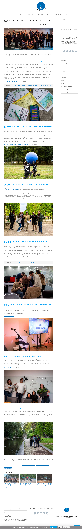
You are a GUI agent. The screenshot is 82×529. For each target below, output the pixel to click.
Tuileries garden (15, 189)
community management (67, 63)
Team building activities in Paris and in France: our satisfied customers (70, 38)
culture (12, 24)
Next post (50, 493)
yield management (66, 97)
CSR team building (8, 367)
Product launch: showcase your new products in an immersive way (69, 30)
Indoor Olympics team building (10, 144)
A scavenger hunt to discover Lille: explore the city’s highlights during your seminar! (70, 34)
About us (40, 14)
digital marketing (65, 71)
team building (19, 24)
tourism (24, 24)
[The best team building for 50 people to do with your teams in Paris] (28, 478)
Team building (29, 14)
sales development (66, 89)
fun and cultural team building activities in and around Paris (35, 465)
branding (64, 60)
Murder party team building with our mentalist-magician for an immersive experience (32, 85)
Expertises (18, 14)
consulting (64, 66)
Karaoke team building (9, 316)
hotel (63, 74)
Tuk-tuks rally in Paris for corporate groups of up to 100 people (25, 262)
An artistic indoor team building (11, 81)
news (16, 24)
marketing (64, 77)
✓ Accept (53, 527)
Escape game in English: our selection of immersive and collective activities (44, 484)
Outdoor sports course (23, 144)
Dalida (11, 309)
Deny (60, 527)
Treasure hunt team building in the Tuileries (13, 200)
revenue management (67, 86)
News (48, 14)
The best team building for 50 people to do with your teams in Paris (27, 484)
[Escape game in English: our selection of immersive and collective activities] (44, 478)
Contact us (58, 14)
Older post (7, 493)
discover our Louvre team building (31, 460)
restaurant (64, 83)
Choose (66, 527)
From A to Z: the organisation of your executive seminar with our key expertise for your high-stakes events (69, 42)
